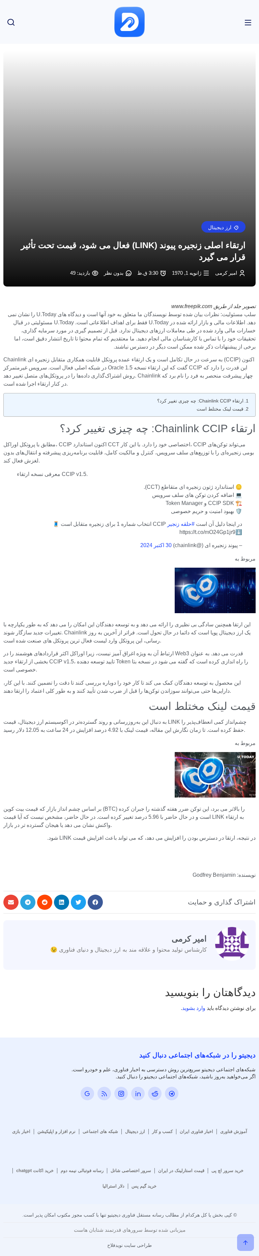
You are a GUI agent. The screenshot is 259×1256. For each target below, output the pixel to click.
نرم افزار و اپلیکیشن (56, 1131)
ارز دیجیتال (135, 1131)
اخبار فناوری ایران (196, 1131)
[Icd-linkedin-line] (138, 1093)
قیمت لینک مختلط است (220, 409)
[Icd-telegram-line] (171, 1093)
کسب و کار (162, 1131)
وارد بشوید (193, 1008)
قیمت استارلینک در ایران (181, 1170)
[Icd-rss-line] (104, 1093)
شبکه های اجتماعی (100, 1131)
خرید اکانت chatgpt (35, 1170)
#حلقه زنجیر (181, 524)
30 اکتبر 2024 (156, 545)
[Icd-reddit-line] (155, 1093)
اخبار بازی (21, 1131)
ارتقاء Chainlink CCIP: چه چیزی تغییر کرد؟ (200, 400)
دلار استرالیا (113, 1186)
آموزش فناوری (233, 1131)
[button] (223, 227)
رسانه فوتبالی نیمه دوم (82, 1170)
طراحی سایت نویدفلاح (129, 1245)
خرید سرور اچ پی (227, 1170)
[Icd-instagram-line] (121, 1093)
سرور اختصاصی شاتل (131, 1170)
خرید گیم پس (144, 1186)
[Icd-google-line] (87, 1093)
